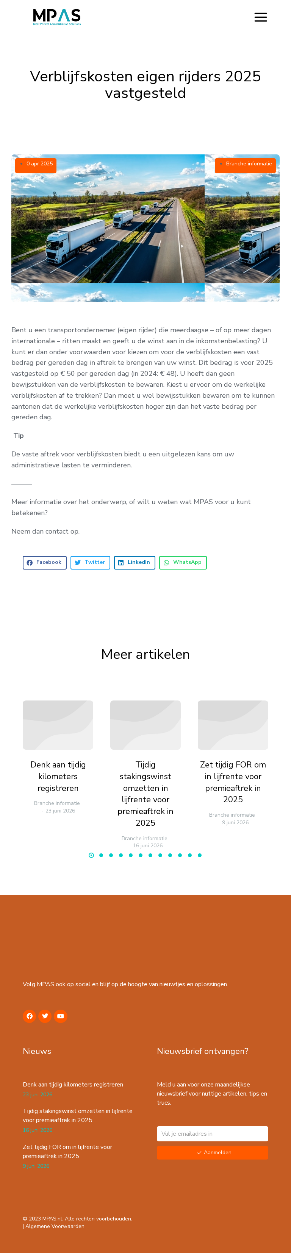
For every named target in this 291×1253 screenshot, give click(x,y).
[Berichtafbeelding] (58, 725)
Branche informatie (249, 163)
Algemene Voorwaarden (54, 1226)
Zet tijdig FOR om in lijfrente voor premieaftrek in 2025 (233, 782)
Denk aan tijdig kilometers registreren (58, 776)
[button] (260, 17)
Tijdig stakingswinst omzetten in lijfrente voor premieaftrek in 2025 (145, 794)
